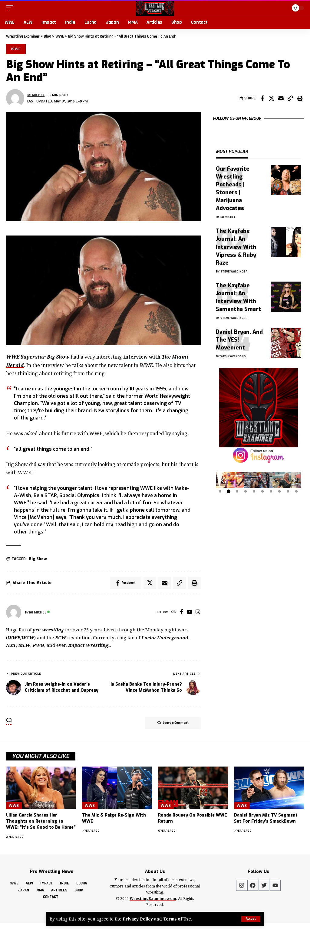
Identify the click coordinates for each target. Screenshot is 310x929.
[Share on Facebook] (262, 98)
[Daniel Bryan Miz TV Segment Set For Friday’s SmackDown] (269, 788)
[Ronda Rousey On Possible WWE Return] (193, 788)
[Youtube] (275, 885)
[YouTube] (189, 612)
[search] (283, 8)
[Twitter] (264, 885)
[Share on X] (271, 98)
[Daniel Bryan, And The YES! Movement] (286, 343)
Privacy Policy (138, 919)
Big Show (38, 558)
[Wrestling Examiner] (155, 8)
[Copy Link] (290, 98)
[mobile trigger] (11, 7)
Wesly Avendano (233, 356)
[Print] (299, 98)
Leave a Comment (176, 723)
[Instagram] (198, 612)
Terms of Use (177, 919)
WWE (16, 49)
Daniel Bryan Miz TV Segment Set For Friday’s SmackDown (266, 818)
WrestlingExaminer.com (153, 898)
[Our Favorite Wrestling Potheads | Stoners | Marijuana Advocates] (286, 180)
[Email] (281, 98)
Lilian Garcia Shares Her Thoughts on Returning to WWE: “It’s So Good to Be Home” (41, 821)
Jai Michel (36, 94)
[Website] (174, 612)
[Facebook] (181, 612)
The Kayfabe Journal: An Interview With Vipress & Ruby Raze (236, 246)
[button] (222, 480)
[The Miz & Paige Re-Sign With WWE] (117, 788)
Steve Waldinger (234, 271)
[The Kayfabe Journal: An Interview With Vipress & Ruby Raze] (286, 242)
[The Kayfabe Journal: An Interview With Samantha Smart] (286, 297)
